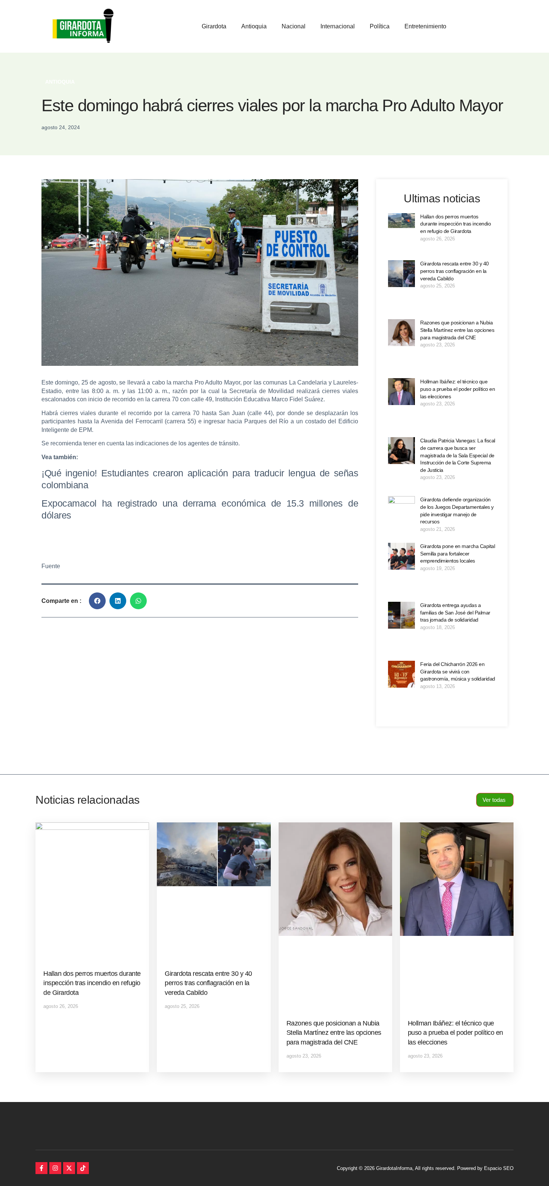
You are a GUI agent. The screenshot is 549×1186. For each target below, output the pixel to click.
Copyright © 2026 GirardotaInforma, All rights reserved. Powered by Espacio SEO (425, 1168)
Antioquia (254, 26)
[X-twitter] (69, 1168)
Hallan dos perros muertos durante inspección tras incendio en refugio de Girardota (455, 224)
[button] (97, 600)
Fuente (50, 566)
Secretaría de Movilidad (261, 391)
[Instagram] (55, 1168)
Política (380, 26)
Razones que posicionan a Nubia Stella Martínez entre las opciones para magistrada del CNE (457, 330)
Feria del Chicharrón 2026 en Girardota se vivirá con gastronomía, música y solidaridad (457, 671)
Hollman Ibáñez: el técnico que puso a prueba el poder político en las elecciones (457, 389)
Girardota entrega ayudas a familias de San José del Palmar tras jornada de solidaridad (455, 612)
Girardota (214, 26)
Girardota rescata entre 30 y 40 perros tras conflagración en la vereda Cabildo (454, 271)
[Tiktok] (83, 1168)
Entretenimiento (425, 26)
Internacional (337, 26)
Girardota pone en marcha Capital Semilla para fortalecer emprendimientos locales (457, 553)
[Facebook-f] (41, 1168)
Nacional (293, 26)
